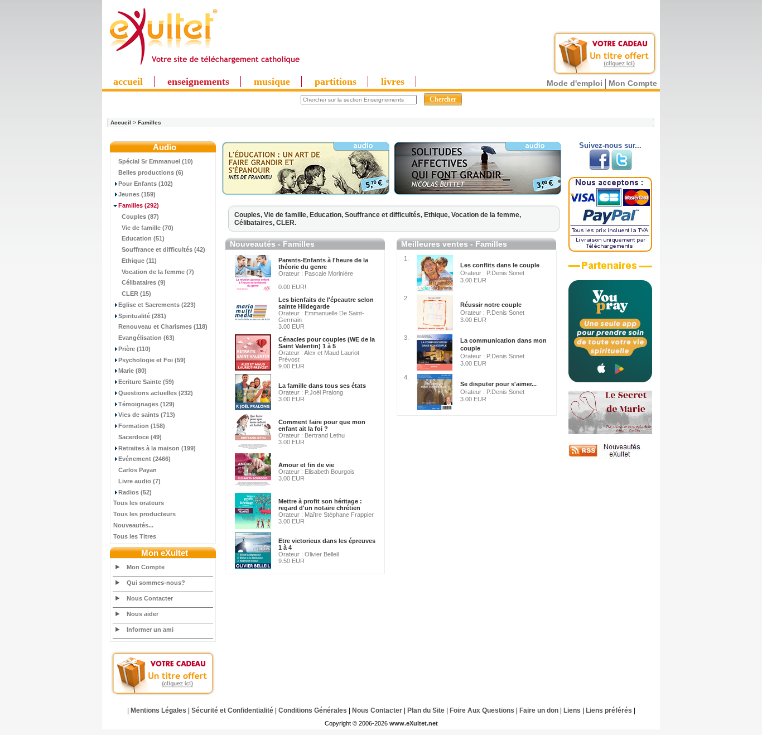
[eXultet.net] (204, 65)
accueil (128, 81)
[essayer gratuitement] (604, 74)
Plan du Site (426, 710)
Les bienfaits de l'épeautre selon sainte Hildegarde (326, 303)
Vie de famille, (287, 215)
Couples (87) (140, 216)
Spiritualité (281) (142, 316)
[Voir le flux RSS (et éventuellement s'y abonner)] (610, 456)
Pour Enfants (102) (145, 183)
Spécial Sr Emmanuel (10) (155, 161)
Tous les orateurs (138, 502)
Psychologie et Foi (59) (152, 360)
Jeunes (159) (137, 194)
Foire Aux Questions (482, 710)
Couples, (249, 215)
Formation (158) (141, 425)
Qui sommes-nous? (156, 582)
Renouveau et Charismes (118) (163, 326)
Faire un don (538, 710)
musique (272, 81)
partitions (335, 81)
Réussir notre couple (491, 304)
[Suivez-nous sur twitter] (621, 168)
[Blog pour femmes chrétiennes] (610, 432)
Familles (149, 122)
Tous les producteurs (144, 514)
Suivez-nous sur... (610, 145)
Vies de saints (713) (146, 414)
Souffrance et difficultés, (384, 215)
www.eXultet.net (413, 723)
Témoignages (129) (146, 404)
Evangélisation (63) (146, 337)
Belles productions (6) (151, 172)
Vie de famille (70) (147, 227)
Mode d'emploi (574, 83)
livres (392, 81)
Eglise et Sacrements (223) (157, 304)
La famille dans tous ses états (322, 385)
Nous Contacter (150, 598)
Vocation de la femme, (486, 215)
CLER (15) (136, 293)
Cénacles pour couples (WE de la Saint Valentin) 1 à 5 (326, 342)
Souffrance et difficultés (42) (163, 249)
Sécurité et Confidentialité (232, 710)
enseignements (198, 81)
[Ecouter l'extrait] (305, 192)
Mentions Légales (158, 710)
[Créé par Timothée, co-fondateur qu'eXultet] (610, 380)
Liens (572, 710)
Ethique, (437, 215)
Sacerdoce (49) (140, 437)
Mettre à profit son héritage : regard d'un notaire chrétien (320, 504)
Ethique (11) (139, 260)
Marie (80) (132, 370)
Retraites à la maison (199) (157, 448)
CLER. (286, 223)
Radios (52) (135, 492)
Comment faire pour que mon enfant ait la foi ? (321, 425)
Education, (327, 215)
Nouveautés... (133, 525)
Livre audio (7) (139, 481)
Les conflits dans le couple (499, 265)
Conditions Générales (312, 710)
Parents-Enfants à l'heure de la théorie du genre (323, 263)
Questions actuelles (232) (155, 393)
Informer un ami (150, 629)
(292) (138, 205)
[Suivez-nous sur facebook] (599, 168)
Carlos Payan (137, 470)
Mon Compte (633, 83)
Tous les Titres (134, 536)
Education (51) (143, 238)
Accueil (120, 122)
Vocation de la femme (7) (158, 271)
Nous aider (142, 614)
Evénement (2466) (144, 458)
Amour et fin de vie (306, 465)
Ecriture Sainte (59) (146, 381)
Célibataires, (255, 223)
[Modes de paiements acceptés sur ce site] (610, 249)
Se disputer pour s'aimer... (498, 384)
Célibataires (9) (144, 282)
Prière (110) (134, 348)
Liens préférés (609, 710)
